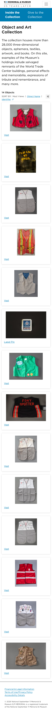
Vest (6, 135)
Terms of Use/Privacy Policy (18, 692)
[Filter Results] (48, 96)
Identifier (6, 99)
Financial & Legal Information (19, 689)
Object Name (33, 96)
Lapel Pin (9, 342)
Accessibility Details (15, 695)
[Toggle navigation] (46, 4)
